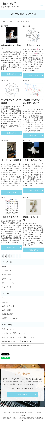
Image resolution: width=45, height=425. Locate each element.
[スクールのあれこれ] (33, 150)
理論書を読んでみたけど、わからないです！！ (33, 103)
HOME (3, 21)
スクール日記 (6, 310)
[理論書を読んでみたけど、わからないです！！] (33, 90)
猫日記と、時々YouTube (10, 318)
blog (11, 21)
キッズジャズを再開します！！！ (13, 333)
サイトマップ (6, 287)
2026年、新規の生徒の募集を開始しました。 (17, 345)
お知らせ (5, 302)
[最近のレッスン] (33, 35)
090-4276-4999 (25, 388)
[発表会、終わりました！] (33, 207)
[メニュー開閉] (42, 5)
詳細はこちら (11, 74)
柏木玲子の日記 (7, 314)
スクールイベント (8, 306)
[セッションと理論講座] (11, 150)
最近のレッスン (33, 45)
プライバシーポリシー (9, 283)
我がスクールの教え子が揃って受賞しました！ (18, 337)
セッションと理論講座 (11, 160)
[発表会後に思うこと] (11, 207)
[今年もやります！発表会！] (11, 35)
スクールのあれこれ (33, 160)
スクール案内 (6, 271)
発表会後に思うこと (11, 217)
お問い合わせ (6, 279)
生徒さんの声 (6, 275)
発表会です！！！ (8, 329)
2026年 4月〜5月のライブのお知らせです (16, 341)
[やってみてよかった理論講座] (11, 90)
